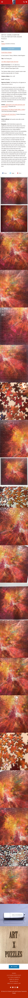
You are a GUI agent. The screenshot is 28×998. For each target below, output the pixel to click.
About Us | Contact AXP (14, 983)
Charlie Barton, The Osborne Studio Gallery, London (13, 109)
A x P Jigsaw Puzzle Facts (14, 975)
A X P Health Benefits (14, 977)
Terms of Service (14, 979)
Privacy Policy (14, 981)
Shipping (3, 44)
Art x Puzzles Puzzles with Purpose (13, 991)
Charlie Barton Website (6, 52)
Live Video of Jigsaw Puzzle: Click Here (9, 62)
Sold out (11, 49)
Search (14, 973)
